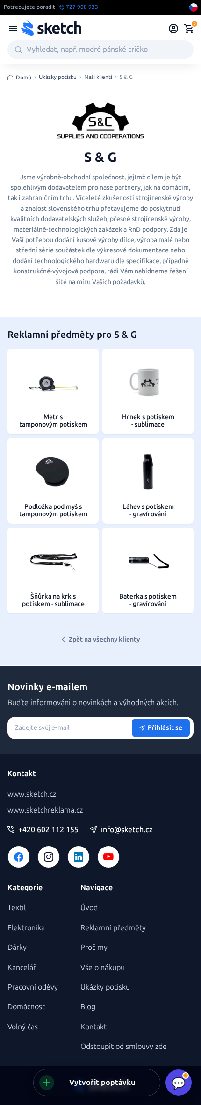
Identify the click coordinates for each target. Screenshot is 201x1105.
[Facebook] (18, 857)
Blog (87, 1006)
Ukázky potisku (58, 77)
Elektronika (26, 927)
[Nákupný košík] (189, 28)
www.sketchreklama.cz (45, 810)
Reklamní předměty (113, 927)
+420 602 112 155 (48, 830)
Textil (16, 907)
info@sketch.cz (127, 830)
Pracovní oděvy (32, 987)
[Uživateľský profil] (174, 28)
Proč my (94, 947)
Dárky (17, 947)
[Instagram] (48, 857)
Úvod (89, 907)
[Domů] (51, 28)
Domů (23, 77)
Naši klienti (98, 77)
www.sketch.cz (31, 794)
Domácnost (26, 1006)
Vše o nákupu (102, 967)
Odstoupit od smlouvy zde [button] (123, 1046)
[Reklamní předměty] (13, 28)
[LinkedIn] (78, 857)
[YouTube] (108, 857)
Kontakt (93, 1026)
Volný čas (22, 1026)
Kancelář (21, 967)
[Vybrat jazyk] (193, 7)
